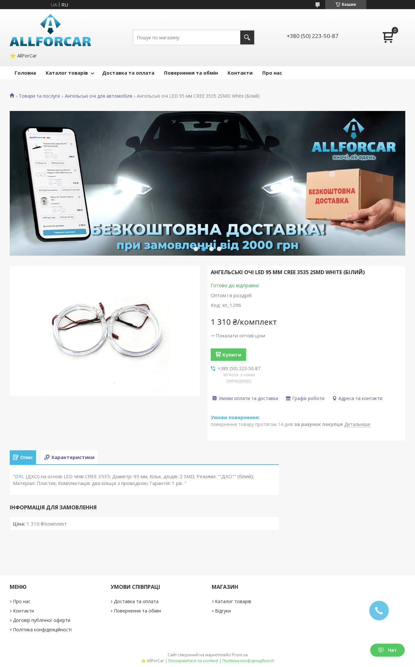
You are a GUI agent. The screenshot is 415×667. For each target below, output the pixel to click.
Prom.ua (240, 655)
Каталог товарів (67, 72)
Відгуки (223, 611)
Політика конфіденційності (42, 629)
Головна (25, 72)
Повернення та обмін (191, 72)
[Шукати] (247, 37)
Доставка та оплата (128, 72)
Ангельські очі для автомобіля (98, 96)
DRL (19, 476)
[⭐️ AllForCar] (50, 30)
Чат (392, 650)
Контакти (240, 72)
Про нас (272, 72)
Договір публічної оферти (41, 620)
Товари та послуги (39, 96)
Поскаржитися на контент (193, 660)
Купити (231, 354)
